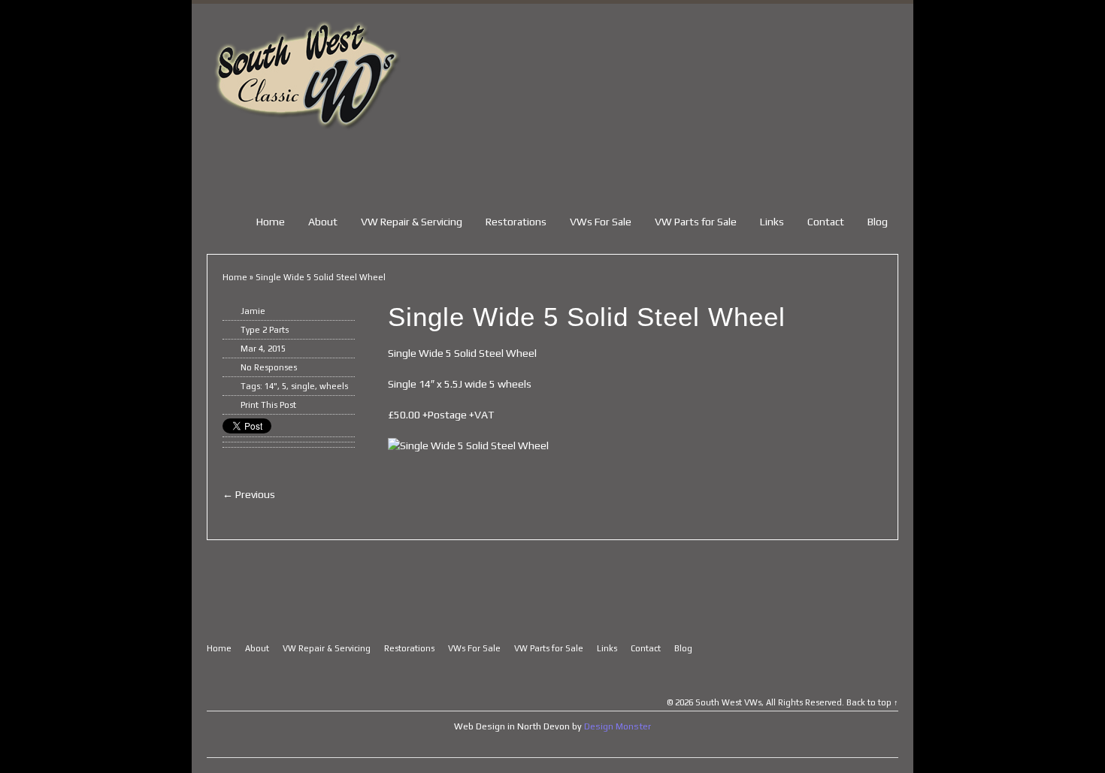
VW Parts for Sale (696, 222)
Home (270, 222)
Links (772, 222)
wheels (333, 386)
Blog (877, 222)
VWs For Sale (600, 222)
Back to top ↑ (872, 702)
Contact (825, 222)
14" (271, 386)
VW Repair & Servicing (411, 222)
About (323, 222)
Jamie (253, 311)
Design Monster (617, 726)
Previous (249, 494)
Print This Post (268, 404)
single (303, 386)
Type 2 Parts (265, 329)
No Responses (269, 367)
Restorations (516, 222)
